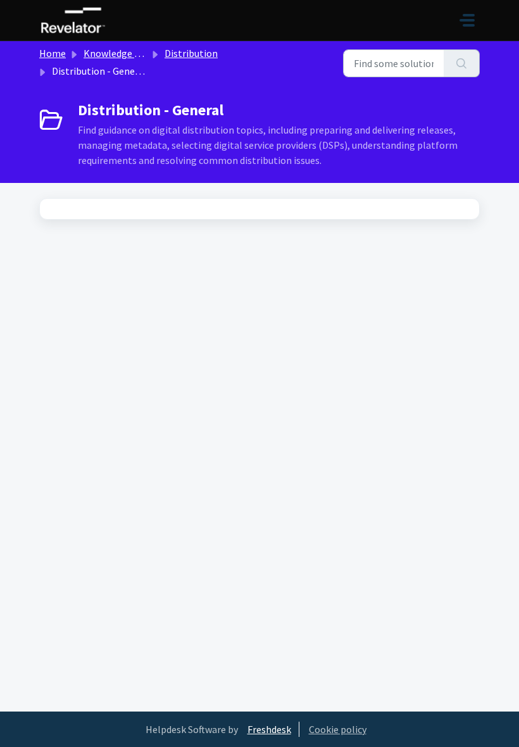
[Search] (462, 63)
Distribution (191, 53)
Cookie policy (337, 729)
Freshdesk (269, 729)
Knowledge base (119, 53)
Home (52, 53)
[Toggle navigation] (467, 20)
